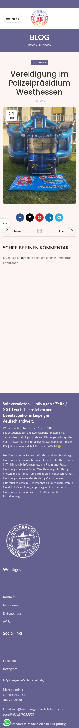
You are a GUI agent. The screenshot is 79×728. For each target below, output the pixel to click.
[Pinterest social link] (39, 217)
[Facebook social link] (20, 217)
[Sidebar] (5, 224)
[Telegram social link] (59, 217)
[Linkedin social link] (49, 217)
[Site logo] (39, 18)
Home (31, 45)
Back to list (39, 231)
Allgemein (45, 45)
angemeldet (25, 257)
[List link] (39, 597)
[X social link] (30, 217)
